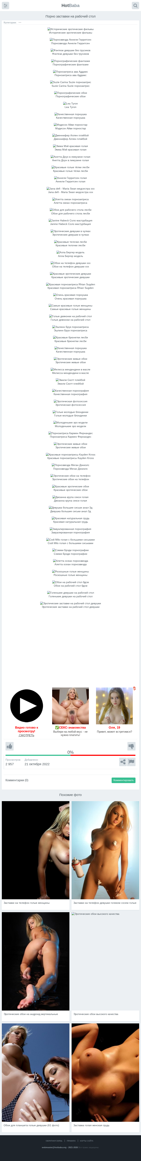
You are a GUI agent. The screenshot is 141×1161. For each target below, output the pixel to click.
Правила (71, 1141)
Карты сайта (86, 1141)
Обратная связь (54, 1141)
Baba (70, 5)
